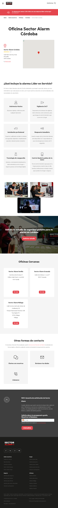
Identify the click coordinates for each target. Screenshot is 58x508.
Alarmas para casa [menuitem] (33, 459)
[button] (3, 3)
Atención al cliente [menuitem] (8, 464)
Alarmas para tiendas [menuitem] (8, 478)
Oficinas (21, 18)
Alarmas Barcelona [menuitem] (33, 478)
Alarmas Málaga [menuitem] (32, 481)
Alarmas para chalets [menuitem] (33, 464)
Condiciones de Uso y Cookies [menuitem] (10, 498)
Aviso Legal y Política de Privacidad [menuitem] (36, 498)
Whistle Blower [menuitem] (7, 501)
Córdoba (27, 18)
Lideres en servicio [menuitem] (8, 459)
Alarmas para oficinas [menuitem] (8, 481)
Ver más (16, 292)
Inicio (5, 18)
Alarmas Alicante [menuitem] (33, 488)
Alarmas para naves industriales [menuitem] (11, 483)
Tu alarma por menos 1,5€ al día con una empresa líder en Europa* (31, 11)
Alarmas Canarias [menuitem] (33, 483)
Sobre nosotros (13, 18)
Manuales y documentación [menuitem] (10, 503)
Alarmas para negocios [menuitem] (9, 475)
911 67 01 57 (8, 61)
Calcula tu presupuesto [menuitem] (34, 469)
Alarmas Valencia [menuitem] (33, 486)
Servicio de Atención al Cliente (37, 345)
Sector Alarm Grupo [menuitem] (8, 469)
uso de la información (41, 423)
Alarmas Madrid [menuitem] (32, 475)
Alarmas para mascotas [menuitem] (34, 467)
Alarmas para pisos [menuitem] (33, 462)
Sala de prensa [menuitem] (7, 462)
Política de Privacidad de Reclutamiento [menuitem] (37, 501)
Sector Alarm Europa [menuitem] (8, 467)
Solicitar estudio (29, 239)
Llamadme (27, 428)
